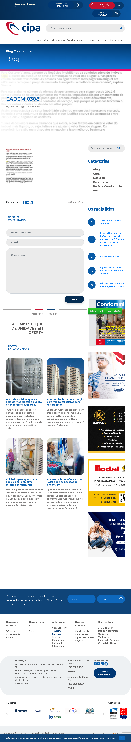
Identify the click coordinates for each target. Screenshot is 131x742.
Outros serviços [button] (102, 5)
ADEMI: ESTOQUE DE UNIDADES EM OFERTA (27, 328)
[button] (13, 714)
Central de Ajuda (107, 643)
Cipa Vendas (81, 634)
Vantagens (104, 637)
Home (38, 40)
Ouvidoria (103, 634)
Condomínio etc (76, 40)
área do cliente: (24, 4)
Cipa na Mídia (13, 634)
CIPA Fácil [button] (61, 5)
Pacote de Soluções (108, 640)
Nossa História (60, 628)
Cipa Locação (82, 631)
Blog (96, 169)
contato (119, 40)
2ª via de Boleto (106, 628)
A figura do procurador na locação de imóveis (112, 285)
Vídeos (9, 637)
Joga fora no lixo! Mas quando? (111, 222)
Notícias (99, 178)
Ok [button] (122, 738)
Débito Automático (108, 631)
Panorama (100, 182)
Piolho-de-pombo (109, 256)
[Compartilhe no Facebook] (24, 203)
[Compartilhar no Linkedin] (31, 203)
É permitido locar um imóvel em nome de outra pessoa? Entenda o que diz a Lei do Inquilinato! (112, 239)
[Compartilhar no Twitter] (27, 203)
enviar (74, 299)
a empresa (93, 40)
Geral (96, 173)
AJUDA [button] (103, 13)
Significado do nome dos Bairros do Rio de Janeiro (111, 270)
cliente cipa (107, 40)
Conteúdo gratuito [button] (54, 40)
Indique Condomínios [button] (104, 673)
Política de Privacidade (88, 738)
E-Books (10, 631)
